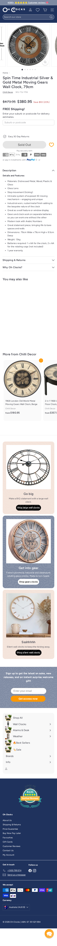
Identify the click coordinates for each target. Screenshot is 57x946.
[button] (49, 933)
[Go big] (28, 467)
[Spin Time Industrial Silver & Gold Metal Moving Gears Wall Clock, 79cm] (22, 314)
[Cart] (45, 9)
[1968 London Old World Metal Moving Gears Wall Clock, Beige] (22, 389)
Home (5, 73)
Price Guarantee (10, 829)
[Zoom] (45, 62)
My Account (8, 855)
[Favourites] (37, 10)
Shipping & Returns (12, 824)
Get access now (28, 698)
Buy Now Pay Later (12, 833)
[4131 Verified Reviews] (30, 809)
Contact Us (8, 850)
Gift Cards (8, 842)
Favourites (8, 837)
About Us (7, 820)
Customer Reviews (11, 846)
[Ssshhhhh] (28, 615)
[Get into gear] (28, 541)
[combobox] (28, 17)
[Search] (51, 17)
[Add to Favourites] (51, 145)
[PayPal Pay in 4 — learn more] (32, 160)
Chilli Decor (27, 354)
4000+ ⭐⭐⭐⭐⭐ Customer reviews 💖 (28, 2)
